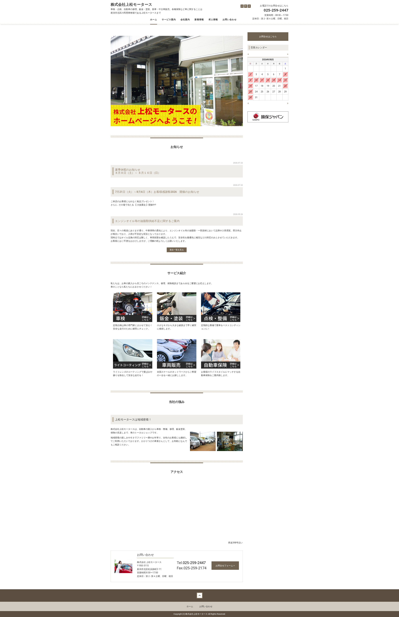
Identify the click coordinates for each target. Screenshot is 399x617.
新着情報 (199, 19)
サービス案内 (169, 19)
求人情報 (213, 19)
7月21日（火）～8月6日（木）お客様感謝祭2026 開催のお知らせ (157, 191)
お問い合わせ (230, 19)
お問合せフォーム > (225, 565)
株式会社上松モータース (131, 4)
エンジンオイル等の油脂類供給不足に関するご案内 (147, 221)
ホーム (153, 19)
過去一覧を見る (177, 250)
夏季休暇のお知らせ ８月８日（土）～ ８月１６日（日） (138, 171)
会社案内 (185, 19)
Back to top (199, 595)
